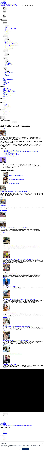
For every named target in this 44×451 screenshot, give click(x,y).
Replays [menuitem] (4, 107)
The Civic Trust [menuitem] (5, 88)
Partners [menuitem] (4, 100)
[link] (4, 15)
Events (4, 10)
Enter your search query (5, 120)
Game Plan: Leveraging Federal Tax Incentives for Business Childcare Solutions (15, 191)
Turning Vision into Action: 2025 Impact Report (11, 286)
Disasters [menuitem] (4, 80)
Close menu (3, 86)
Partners (4, 9)
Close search (3, 118)
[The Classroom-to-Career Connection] (6, 362)
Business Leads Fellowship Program (10, 153)
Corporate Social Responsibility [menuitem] (8, 79)
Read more (5, 263)
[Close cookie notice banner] (42, 443)
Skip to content (3, 0)
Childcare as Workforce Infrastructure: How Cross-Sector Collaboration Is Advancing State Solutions (21, 245)
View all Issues (3, 435)
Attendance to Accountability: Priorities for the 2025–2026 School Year (15, 340)
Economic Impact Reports (8, 152)
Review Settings (17, 448)
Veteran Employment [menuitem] (6, 95)
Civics (4, 430)
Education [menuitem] (4, 81)
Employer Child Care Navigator (9, 155)
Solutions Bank (3, 205)
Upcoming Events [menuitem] (6, 105)
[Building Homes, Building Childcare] (6, 310)
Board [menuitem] (4, 113)
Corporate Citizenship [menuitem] (7, 89)
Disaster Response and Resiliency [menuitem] (9, 90)
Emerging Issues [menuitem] (6, 82)
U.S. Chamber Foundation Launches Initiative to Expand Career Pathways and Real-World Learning (21, 259)
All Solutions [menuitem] (5, 96)
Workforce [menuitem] (5, 83)
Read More (2, 197)
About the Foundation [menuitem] (7, 111)
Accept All (25, 448)
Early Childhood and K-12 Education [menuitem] (9, 91)
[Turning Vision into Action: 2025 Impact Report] (6, 284)
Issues (4, 7)
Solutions (4, 8)
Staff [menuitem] (3, 112)
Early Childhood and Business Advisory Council (12, 150)
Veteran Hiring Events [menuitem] (7, 106)
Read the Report (3, 219)
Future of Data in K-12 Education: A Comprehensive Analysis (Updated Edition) (15, 227)
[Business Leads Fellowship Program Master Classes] (6, 351)
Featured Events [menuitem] (6, 104)
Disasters (4, 431)
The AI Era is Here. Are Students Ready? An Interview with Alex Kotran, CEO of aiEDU (19, 299)
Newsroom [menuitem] (5, 114)
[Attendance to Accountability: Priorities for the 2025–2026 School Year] (6, 338)
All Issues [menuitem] (4, 84)
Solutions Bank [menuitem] (5, 94)
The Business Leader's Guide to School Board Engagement (11, 217)
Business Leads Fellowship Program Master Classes (12, 353)
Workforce (5, 433)
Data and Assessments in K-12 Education (11, 154)
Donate (4, 14)
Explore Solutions (3, 210)
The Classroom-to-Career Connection (9, 364)
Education (4, 432)
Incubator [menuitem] (4, 92)
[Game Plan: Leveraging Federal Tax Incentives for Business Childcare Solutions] (6, 324)
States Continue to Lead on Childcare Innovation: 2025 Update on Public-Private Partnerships (20, 151)
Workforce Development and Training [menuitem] (9, 93)
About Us (4, 441)
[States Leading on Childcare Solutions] (6, 271)
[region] (22, 446)
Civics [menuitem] (4, 78)
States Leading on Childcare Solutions (10, 273)
